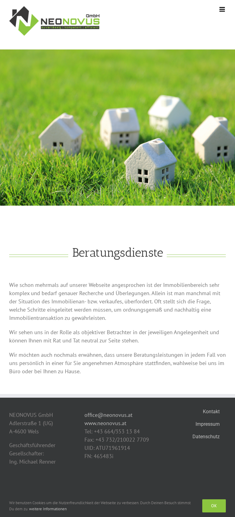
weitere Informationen (48, 509)
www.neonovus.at (105, 423)
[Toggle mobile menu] (222, 9)
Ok (214, 505)
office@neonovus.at (108, 414)
